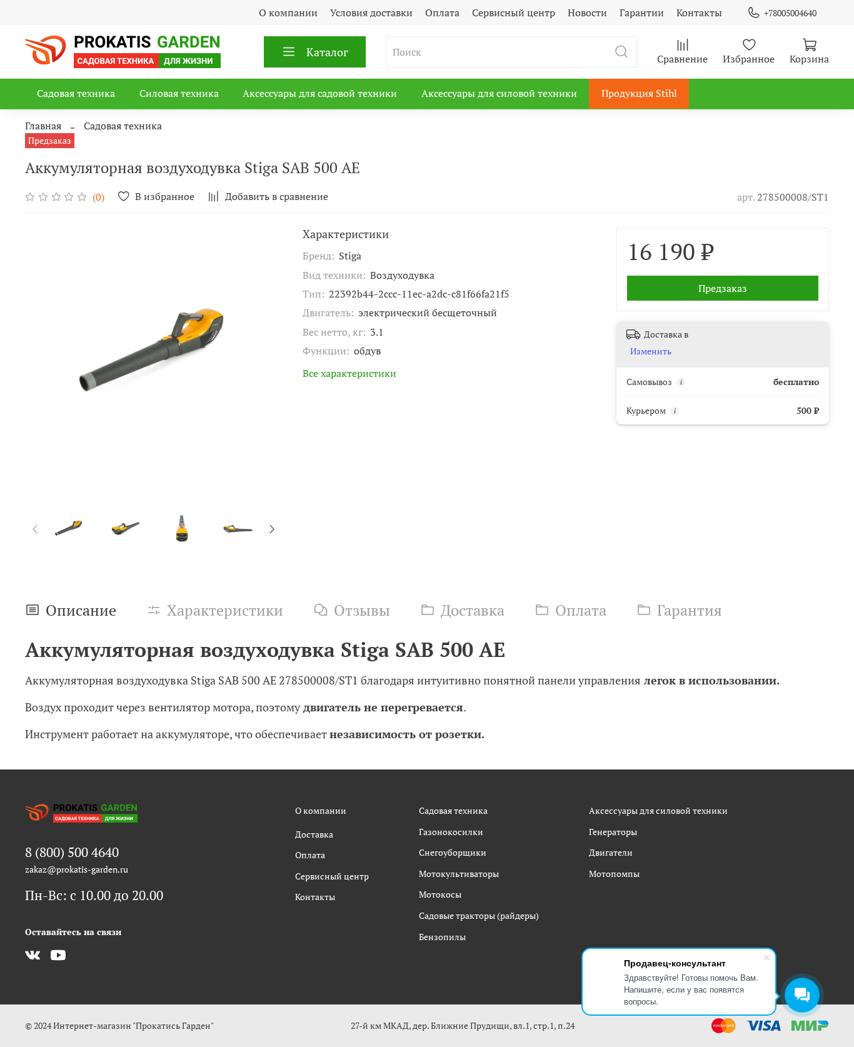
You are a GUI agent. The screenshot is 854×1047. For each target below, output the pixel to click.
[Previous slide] (45, 356)
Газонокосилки (451, 832)
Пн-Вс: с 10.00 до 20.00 (94, 895)
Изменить (650, 351)
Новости (587, 12)
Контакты (699, 12)
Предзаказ (722, 288)
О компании (288, 12)
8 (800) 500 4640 (72, 852)
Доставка (314, 834)
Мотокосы (440, 894)
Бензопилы (442, 937)
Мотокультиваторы (459, 873)
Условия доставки (371, 12)
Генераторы (613, 832)
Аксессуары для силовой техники (499, 93)
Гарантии (642, 12)
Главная (43, 126)
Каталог (327, 51)
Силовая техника (179, 93)
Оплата (442, 12)
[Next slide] (263, 356)
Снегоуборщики (452, 852)
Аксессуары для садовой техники (320, 93)
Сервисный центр (513, 12)
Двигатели (611, 852)
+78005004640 (790, 13)
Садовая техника (76, 93)
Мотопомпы (614, 873)
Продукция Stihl (639, 93)
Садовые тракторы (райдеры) (479, 915)
